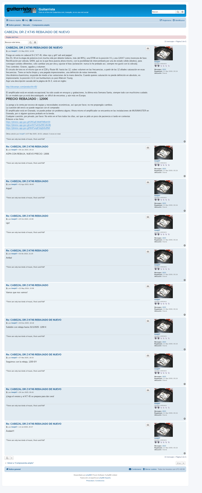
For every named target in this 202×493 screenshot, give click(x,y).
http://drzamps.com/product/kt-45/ (21, 87)
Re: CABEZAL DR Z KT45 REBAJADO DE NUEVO (33, 319)
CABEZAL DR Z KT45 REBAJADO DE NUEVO (37, 32)
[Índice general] (22, 10)
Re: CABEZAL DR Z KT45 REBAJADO (27, 146)
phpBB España (105, 478)
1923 (164, 69)
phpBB (88, 475)
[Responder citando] (148, 48)
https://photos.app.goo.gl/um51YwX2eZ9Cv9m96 (28, 125)
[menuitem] (25, 20)
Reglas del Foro (12, 37)
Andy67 (157, 62)
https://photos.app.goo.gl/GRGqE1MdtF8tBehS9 (28, 122)
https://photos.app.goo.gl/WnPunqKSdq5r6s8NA (28, 128)
